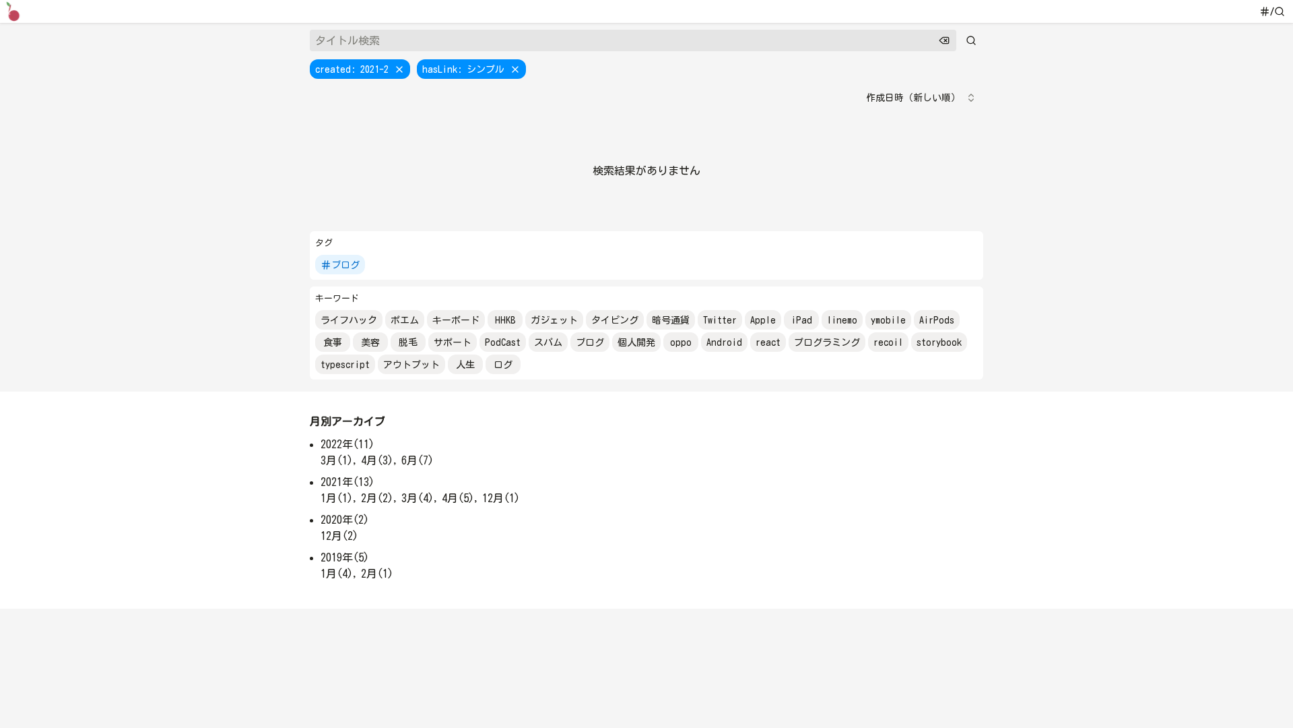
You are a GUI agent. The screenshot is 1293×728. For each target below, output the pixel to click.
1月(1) (337, 498)
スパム (548, 342)
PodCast (503, 342)
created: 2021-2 (352, 69)
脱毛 (408, 342)
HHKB (505, 320)
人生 (465, 364)
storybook (939, 342)
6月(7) (417, 460)
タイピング (614, 320)
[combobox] (921, 98)
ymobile (888, 320)
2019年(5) (345, 557)
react (768, 342)
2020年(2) (345, 519)
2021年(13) (347, 482)
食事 (332, 342)
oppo (681, 342)
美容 (370, 342)
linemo (842, 320)
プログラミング (827, 342)
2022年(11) (347, 444)
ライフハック (349, 320)
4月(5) (458, 498)
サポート (452, 342)
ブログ (345, 265)
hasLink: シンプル (463, 69)
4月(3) (377, 460)
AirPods (936, 320)
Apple (763, 320)
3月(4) (417, 498)
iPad (801, 320)
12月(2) (339, 535)
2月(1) (377, 573)
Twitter (720, 320)
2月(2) (377, 498)
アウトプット (411, 364)
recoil (888, 342)
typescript (345, 364)
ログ (503, 364)
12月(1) (501, 498)
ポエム (405, 320)
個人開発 (636, 342)
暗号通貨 (671, 320)
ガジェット (554, 320)
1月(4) (337, 573)
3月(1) (337, 460)
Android (724, 342)
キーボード (455, 320)
